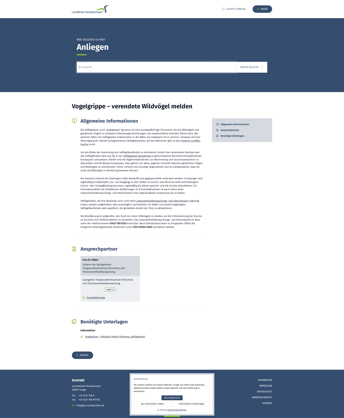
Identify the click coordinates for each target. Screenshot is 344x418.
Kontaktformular (96, 297)
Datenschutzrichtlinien (177, 410)
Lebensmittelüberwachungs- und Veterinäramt (162, 200)
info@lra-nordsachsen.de (89, 405)
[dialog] (172, 394)
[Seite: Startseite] (90, 9)
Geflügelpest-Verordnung (137, 155)
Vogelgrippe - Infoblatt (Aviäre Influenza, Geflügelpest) (115, 336)
